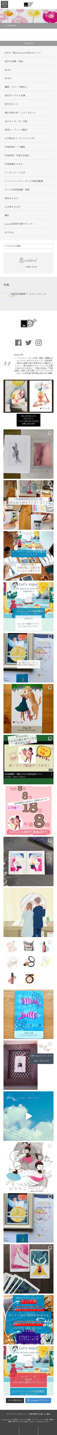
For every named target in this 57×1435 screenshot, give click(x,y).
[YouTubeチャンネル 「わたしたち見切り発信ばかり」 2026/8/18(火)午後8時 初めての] (28, 759)
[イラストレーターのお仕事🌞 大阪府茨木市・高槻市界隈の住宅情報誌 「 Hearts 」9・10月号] (28, 912)
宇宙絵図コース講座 (15, 147)
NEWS (8, 78)
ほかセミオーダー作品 (16, 121)
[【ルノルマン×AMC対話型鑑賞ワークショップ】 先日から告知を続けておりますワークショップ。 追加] (28, 1370)
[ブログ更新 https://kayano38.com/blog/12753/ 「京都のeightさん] (28, 1065)
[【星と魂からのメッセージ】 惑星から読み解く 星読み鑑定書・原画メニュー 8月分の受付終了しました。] (28, 1116)
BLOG (8, 70)
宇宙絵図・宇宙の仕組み (17, 155)
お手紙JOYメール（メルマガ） (20, 138)
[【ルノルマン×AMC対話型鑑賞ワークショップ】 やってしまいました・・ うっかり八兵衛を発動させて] (28, 1319)
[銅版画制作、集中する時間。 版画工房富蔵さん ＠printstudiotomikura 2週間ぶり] (28, 454)
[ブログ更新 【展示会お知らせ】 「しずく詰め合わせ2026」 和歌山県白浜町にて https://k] (28, 403)
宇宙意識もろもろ (14, 164)
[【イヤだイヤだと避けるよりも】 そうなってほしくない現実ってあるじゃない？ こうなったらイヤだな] (28, 1167)
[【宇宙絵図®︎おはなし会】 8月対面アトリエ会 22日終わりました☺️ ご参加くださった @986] (28, 505)
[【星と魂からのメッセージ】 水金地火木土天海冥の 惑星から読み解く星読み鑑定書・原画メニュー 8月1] (28, 1218)
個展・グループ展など (16, 87)
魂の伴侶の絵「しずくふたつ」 (21, 112)
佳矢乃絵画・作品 (14, 61)
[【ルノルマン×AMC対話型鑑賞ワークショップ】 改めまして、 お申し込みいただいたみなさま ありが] (28, 607)
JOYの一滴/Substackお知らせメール (23, 53)
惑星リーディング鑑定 (16, 130)
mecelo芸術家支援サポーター (19, 224)
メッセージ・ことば (15, 172)
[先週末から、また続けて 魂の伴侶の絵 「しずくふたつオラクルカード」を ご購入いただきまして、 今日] (28, 861)
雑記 (7, 215)
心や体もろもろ (13, 207)
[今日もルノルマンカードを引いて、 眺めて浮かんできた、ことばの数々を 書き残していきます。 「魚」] (28, 1014)
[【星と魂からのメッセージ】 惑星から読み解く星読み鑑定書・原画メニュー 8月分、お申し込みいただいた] (28, 657)
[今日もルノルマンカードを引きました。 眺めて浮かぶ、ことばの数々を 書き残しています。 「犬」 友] (28, 708)
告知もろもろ (11, 198)
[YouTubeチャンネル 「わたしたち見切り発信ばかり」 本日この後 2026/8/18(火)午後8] (28, 810)
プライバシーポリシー (16, 1414)
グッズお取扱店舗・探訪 (17, 189)
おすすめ (9, 232)
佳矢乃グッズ (11, 104)
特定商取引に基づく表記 (39, 1414)
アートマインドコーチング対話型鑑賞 (24, 181)
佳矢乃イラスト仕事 (15, 95)
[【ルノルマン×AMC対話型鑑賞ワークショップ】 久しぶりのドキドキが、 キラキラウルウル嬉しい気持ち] (28, 556)
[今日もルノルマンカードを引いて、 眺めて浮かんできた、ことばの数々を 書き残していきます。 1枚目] (28, 1269)
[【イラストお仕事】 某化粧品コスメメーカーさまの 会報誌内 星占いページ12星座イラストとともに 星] (28, 963)
